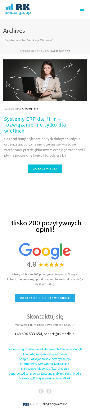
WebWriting (45, 363)
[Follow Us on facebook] (41, 391)
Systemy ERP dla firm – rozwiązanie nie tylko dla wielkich (35, 125)
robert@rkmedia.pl (60, 334)
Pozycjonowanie (40, 359)
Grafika (50, 368)
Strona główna (31, 51)
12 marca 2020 (29, 109)
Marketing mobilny (51, 373)
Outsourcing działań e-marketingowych (33, 349)
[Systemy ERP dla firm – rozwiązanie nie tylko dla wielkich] (45, 80)
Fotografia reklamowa (47, 378)
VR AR (67, 378)
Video (41, 368)
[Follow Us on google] (48, 391)
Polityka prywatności (54, 404)
